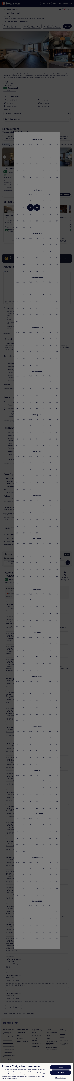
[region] (36, 1072)
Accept (60, 1067)
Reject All (60, 1073)
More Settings (60, 1078)
